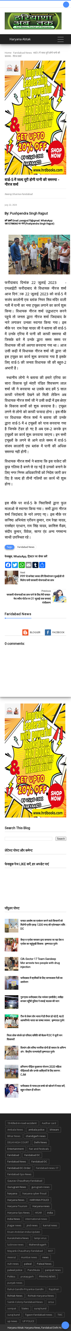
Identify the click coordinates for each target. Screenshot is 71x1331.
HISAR (38, 1212)
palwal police (14, 1270)
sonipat (11, 1308)
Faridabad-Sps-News (19, 1174)
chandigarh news (36, 1136)
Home (8, 52)
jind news (32, 1225)
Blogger (35, 632)
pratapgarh (27, 1276)
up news (12, 1321)
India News (13, 1219)
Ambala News (15, 1129)
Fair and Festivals (39, 1148)
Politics (11, 1276)
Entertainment (15, 1148)
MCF (50, 1251)
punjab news (14, 1282)
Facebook (58, 632)
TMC (60, 1314)
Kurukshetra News (18, 1238)
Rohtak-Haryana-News (41, 1295)
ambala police (36, 1129)
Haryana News (15, 1200)
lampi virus (40, 1238)
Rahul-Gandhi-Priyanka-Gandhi (25, 1289)
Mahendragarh (37, 1244)
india (50, 1212)
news (45, 1257)
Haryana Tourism (17, 1206)
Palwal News (44, 1263)
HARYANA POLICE (39, 1200)
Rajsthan (54, 1289)
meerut (11, 1257)
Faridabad (13, 1155)
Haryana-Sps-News (18, 1212)
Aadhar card (49, 1123)
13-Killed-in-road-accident (22, 1123)
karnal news (50, 1225)
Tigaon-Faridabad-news (38, 1314)
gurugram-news (40, 1187)
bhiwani (54, 1129)
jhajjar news (14, 1225)
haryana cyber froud (34, 1193)
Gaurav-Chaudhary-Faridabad (24, 1180)
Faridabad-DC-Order (19, 1168)
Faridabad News (22, 52)
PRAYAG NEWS (47, 1276)
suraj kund (40, 1308)
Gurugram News (16, 1187)
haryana (12, 1193)
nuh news (13, 1263)
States (25, 1308)
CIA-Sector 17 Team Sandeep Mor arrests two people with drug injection (40, 962)
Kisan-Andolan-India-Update (23, 1232)
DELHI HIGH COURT (18, 1142)
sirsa (51, 1302)
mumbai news (29, 1257)
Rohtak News (15, 1295)
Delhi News (40, 1142)
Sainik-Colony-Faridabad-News (25, 1302)
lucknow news (15, 1244)
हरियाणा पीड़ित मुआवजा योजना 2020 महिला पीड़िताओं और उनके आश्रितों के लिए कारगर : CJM (40, 1070)
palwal (28, 1263)
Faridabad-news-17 (47, 1168)
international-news (36, 1219)
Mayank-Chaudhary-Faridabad (25, 1251)
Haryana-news (41, 1206)
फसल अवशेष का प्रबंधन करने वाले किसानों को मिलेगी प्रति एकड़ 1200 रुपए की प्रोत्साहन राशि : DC (43, 924)
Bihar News (13, 1136)
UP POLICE (28, 1321)
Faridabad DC (32, 1155)
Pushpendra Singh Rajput (29, 213)
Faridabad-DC (39, 1161)
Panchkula (34, 1270)
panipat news (53, 1270)
